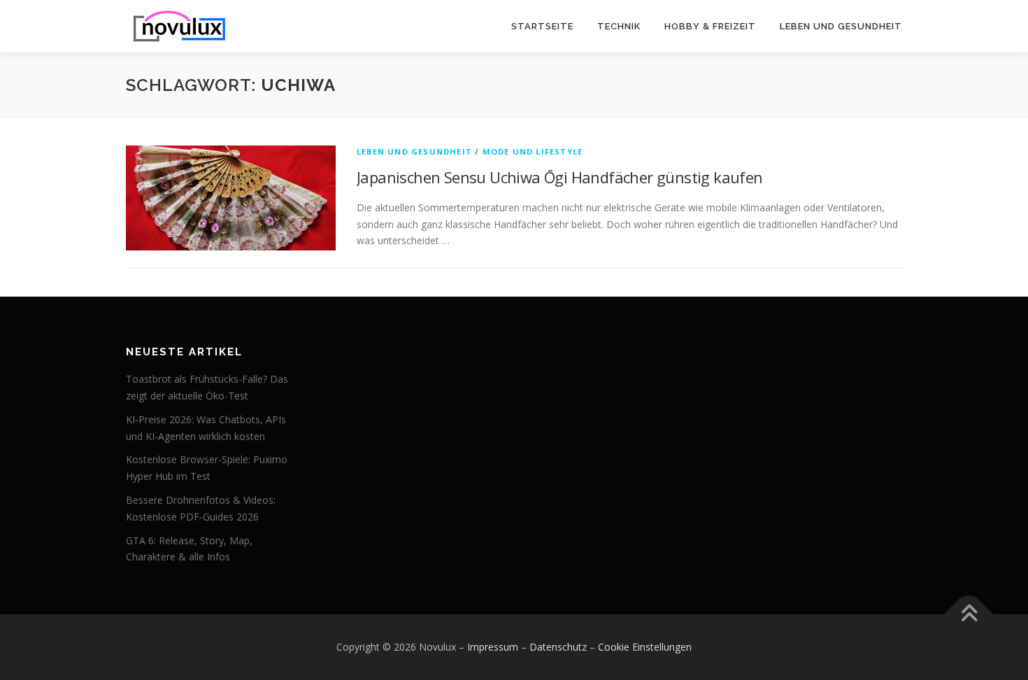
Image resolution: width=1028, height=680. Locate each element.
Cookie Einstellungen (645, 646)
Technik (619, 26)
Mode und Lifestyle (533, 151)
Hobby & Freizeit (710, 26)
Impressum (492, 646)
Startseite (542, 26)
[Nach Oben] (969, 614)
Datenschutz (558, 646)
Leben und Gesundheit (841, 26)
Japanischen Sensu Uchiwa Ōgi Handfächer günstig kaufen (560, 177)
